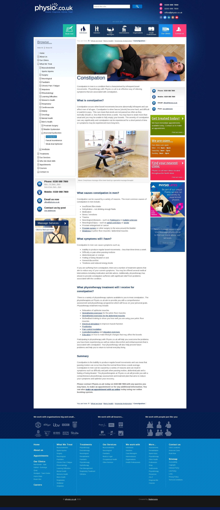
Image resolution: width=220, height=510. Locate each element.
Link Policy (172, 471)
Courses (43, 168)
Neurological (47, 79)
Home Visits (38, 476)
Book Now (172, 453)
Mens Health (61, 477)
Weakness (86, 231)
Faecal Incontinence (54, 140)
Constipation (139, 41)
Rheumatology (47, 93)
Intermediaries (131, 456)
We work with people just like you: (161, 417)
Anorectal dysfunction (123, 41)
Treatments (44, 154)
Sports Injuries (48, 71)
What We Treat (46, 64)
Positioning (87, 326)
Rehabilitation (153, 450)
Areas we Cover (174, 450)
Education (86, 335)
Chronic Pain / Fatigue (51, 86)
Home (42, 53)
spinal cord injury (114, 223)
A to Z (151, 477)
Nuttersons (153, 499)
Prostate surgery (89, 228)
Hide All (40, 48)
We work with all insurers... (110, 417)
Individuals (129, 447)
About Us (43, 57)
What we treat (96, 41)
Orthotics (83, 474)
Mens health (108, 41)
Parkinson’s (115, 220)
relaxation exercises (111, 332)
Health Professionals (133, 462)
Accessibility (173, 462)
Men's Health (47, 122)
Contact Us (44, 172)
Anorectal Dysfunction (52, 133)
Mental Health (47, 118)
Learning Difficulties (49, 97)
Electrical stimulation (90, 324)
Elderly (44, 111)
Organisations (131, 459)
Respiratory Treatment (87, 471)
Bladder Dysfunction (52, 129)
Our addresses (50, 210)
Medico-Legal (107, 456)
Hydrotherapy (84, 465)
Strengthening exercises (92, 313)
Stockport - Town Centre (42, 473)
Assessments (153, 447)
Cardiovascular (48, 107)
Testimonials (153, 468)
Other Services (108, 462)
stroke (126, 223)
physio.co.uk (70, 499)
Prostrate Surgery (51, 126)
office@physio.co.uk (173, 12)
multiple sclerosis (130, 220)
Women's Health (48, 100)
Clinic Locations (174, 447)
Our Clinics (44, 60)
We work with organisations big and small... (54, 417)
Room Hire (37, 479)
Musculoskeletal (48, 68)
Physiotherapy (85, 447)
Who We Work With (47, 161)
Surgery (45, 75)
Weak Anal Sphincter (54, 144)
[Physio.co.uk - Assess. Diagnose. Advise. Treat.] (60, 9)
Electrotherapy (85, 450)
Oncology (45, 115)
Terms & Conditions (176, 480)
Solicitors (129, 450)
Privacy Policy (173, 477)
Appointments (45, 165)
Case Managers (131, 453)
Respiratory (46, 104)
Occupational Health (110, 459)
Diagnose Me (153, 480)
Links (171, 474)
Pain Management (86, 468)
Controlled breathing (90, 332)
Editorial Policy (174, 468)
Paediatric (46, 82)
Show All (49, 48)
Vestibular (46, 149)
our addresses (168, 109)
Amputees (46, 89)
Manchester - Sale (40, 464)
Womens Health (62, 474)
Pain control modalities (91, 329)
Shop (150, 465)
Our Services (45, 157)
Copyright (172, 465)
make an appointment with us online (103, 389)
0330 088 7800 (171, 5)
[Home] (88, 41)
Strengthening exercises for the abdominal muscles (103, 316)
